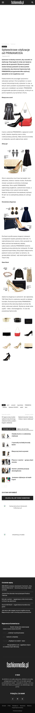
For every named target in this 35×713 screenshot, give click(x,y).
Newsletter (22, 705)
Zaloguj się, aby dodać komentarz (17, 498)
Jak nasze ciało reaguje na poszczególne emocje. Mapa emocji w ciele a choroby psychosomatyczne (16, 611)
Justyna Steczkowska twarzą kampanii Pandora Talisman (16, 594)
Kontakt (4, 705)
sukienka (5, 407)
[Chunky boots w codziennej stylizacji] (6, 436)
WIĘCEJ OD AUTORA (23, 429)
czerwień (13, 405)
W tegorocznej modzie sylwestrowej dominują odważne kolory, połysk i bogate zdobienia (9, 420)
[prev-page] (3, 486)
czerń (8, 405)
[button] (3, 2)
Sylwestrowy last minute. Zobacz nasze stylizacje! (25, 418)
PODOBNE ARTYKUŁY (9, 429)
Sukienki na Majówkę (12, 637)
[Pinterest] (17, 699)
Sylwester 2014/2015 (13, 407)
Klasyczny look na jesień (20, 451)
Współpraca (15, 705)
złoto (26, 407)
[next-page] (6, 486)
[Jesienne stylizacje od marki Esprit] (6, 479)
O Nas (9, 705)
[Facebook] (12, 699)
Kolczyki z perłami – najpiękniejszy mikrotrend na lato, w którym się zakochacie (17, 600)
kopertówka (20, 405)
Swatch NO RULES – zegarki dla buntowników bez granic (16, 605)
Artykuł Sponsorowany (17, 707)
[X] (22, 699)
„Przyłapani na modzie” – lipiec (16, 641)
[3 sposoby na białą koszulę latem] (6, 445)
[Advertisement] (17, 24)
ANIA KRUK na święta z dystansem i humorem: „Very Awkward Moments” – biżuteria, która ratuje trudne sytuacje (17, 588)
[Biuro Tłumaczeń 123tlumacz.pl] (17, 516)
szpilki (21, 407)
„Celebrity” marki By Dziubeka (16, 633)
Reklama (29, 705)
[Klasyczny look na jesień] (6, 453)
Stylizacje (13, 44)
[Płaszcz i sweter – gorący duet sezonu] (6, 462)
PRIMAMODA (28, 405)
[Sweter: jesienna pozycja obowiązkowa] (6, 471)
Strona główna (5, 44)
